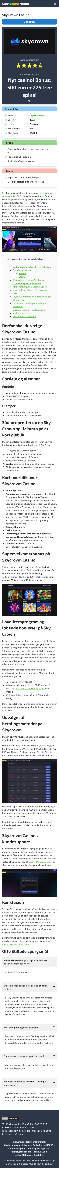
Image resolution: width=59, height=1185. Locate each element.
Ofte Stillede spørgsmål (24, 316)
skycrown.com (37, 115)
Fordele (22, 273)
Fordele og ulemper (23, 270)
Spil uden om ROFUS (43, 1145)
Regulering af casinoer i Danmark (29, 1141)
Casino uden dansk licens (17, 1145)
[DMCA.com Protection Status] (29, 1118)
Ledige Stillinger (23, 1155)
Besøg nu (30, 21)
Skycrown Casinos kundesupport (29, 309)
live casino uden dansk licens (30, 688)
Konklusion (18, 313)
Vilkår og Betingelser (38, 1148)
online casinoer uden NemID (16, 944)
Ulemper (23, 276)
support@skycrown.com (40, 861)
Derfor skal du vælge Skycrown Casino (32, 266)
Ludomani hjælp (16, 1148)
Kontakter (39, 1155)
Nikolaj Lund (40, 1151)
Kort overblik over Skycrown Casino (30, 286)
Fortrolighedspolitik (21, 1151)
